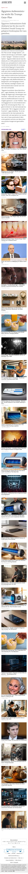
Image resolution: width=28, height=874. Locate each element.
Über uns (20, 858)
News (9, 853)
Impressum (19, 853)
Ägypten (3, 7)
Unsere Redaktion (10, 860)
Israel (6, 7)
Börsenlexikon (14, 840)
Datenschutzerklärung (13, 855)
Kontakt (13, 853)
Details (6, 871)
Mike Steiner (18, 860)
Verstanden (10, 871)
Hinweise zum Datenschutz (10, 858)
